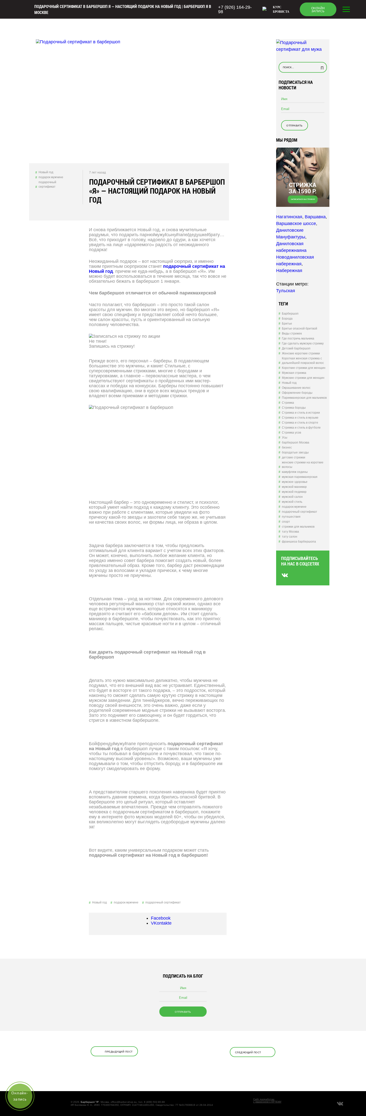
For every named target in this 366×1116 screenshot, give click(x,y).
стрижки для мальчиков (298, 526)
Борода (287, 318)
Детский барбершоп (296, 348)
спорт (286, 521)
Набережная (289, 270)
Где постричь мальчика (298, 338)
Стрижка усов (291, 432)
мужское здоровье (294, 482)
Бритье (287, 323)
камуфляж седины (295, 472)
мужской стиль (292, 501)
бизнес (287, 447)
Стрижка (288, 402)
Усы (284, 437)
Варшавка (315, 216)
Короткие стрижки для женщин (303, 368)
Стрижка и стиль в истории (301, 412)
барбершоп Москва (295, 442)
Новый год (46, 172)
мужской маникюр (294, 487)
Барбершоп (290, 313)
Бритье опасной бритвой (299, 328)
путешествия (291, 516)
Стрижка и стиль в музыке (300, 417)
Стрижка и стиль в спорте (300, 422)
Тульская (285, 290)
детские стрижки (293, 457)
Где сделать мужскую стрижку (303, 343)
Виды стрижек (292, 333)
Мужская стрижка (294, 373)
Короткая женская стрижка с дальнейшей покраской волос (303, 361)
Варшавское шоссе (296, 223)
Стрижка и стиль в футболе (301, 427)
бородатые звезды (295, 452)
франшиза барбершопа (299, 541)
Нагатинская (289, 216)
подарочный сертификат (47, 184)
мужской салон (292, 497)
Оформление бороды (297, 392)
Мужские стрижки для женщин (303, 378)
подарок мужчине (51, 177)
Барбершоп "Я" (90, 1102)
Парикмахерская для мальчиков (304, 397)
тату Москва (290, 531)
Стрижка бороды (294, 407)
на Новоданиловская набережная (295, 257)
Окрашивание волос (296, 388)
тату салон (289, 536)
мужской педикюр (294, 492)
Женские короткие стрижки (301, 353)
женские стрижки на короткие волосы (302, 465)
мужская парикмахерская (299, 477)
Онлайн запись (318, 9)
